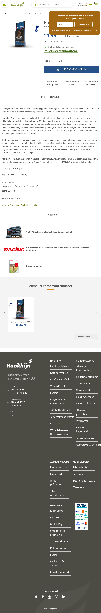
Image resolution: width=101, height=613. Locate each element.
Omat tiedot (57, 474)
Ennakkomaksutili (60, 572)
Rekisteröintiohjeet (87, 376)
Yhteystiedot (57, 386)
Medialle (55, 423)
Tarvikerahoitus (59, 541)
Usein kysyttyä (58, 467)
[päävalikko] (4, 4)
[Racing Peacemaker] (21, 34)
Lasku (53, 554)
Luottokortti (57, 517)
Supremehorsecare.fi (85, 480)
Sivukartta (82, 421)
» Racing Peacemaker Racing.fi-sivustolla (19, 205)
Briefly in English (60, 379)
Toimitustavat (84, 383)
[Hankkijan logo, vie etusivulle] (18, 4)
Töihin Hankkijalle (60, 410)
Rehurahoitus (58, 548)
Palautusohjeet (85, 397)
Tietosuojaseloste (86, 438)
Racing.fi (78, 474)
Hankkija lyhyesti (60, 366)
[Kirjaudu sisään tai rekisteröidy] (90, 4)
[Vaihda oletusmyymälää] (86, 4)
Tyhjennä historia (85, 336)
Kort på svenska (59, 373)
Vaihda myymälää (83, 24)
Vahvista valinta (65, 24)
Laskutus (55, 393)
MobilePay (56, 524)
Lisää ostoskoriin (73, 69)
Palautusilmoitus (86, 403)
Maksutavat (83, 390)
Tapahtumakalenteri (62, 417)
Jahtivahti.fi (80, 467)
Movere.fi (78, 487)
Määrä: (47, 61)
